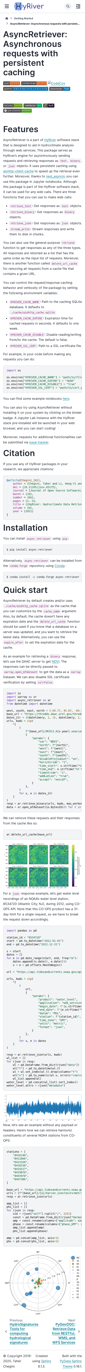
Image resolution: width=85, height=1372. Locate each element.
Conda (59, 566)
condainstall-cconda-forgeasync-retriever (43, 576)
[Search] (68, 6)
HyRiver (50, 140)
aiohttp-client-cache (18, 171)
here (66, 398)
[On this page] (78, 6)
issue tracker (38, 442)
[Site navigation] (6, 6)
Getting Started (23, 18)
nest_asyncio (55, 176)
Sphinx (46, 1361)
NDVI (55, 661)
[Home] (6, 18)
